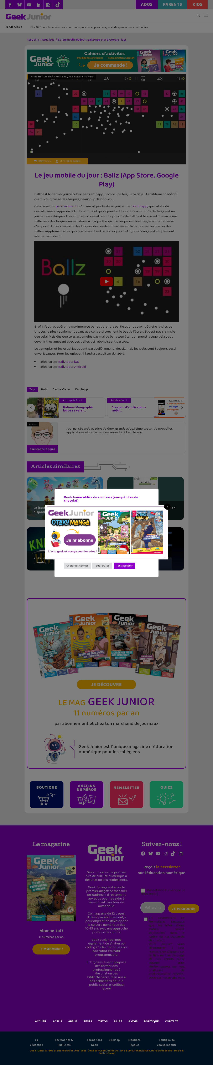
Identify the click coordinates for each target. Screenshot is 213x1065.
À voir (133, 1021)
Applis (72, 1021)
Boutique (151, 1021)
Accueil (41, 1021)
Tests (88, 1021)
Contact (171, 1021)
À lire (118, 1021)
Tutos (103, 1021)
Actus (57, 1021)
